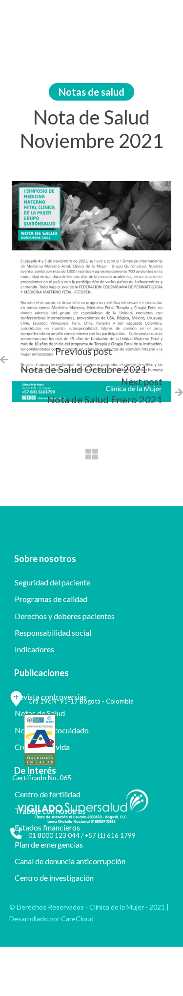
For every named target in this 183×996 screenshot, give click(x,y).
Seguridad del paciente (52, 582)
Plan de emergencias (49, 844)
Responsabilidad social (53, 632)
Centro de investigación (54, 877)
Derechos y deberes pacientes (65, 616)
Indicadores (34, 649)
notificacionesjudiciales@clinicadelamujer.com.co (75, 966)
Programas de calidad (51, 598)
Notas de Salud (40, 713)
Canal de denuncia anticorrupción (70, 861)
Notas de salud (91, 92)
